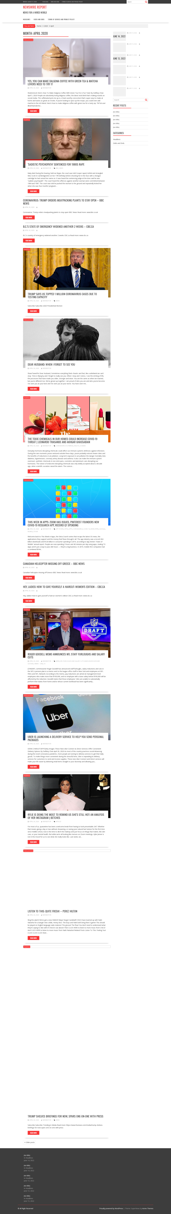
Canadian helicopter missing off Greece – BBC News (54, 563)
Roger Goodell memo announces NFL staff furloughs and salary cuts (66, 655)
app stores (60, 529)
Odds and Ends (55, 2)
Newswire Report (35, 7)
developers (95, 529)
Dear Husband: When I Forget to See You (51, 364)
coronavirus (78, 529)
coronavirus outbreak (64, 446)
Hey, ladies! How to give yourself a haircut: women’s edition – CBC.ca (64, 587)
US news (83, 446)
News (61, 168)
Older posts (30, 1142)
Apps (70, 529)
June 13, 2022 (119, 58)
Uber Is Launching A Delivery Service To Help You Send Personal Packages (66, 738)
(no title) (116, 112)
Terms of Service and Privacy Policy (72, 2)
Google (102, 529)
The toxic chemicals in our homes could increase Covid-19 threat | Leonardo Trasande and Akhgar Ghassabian (62, 440)
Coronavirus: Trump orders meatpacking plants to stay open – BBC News (63, 201)
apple (66, 529)
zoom (35, 532)
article (58, 822)
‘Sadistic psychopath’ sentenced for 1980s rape (56, 164)
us (44, 664)
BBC (57, 168)
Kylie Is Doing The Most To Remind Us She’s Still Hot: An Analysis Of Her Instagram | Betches (66, 816)
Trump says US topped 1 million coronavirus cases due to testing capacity (62, 295)
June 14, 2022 (119, 36)
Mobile (30, 532)
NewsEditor (47, 88)
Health (76, 446)
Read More (33, 111)
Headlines (45, 2)
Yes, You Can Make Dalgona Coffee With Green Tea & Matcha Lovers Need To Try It (63, 82)
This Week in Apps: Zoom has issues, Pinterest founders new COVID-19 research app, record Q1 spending (63, 523)
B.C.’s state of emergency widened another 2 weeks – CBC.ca (58, 226)
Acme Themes (147, 1208)
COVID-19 (86, 529)
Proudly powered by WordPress (111, 1208)
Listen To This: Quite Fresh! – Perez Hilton (52, 911)
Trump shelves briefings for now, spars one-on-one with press (65, 1116)
